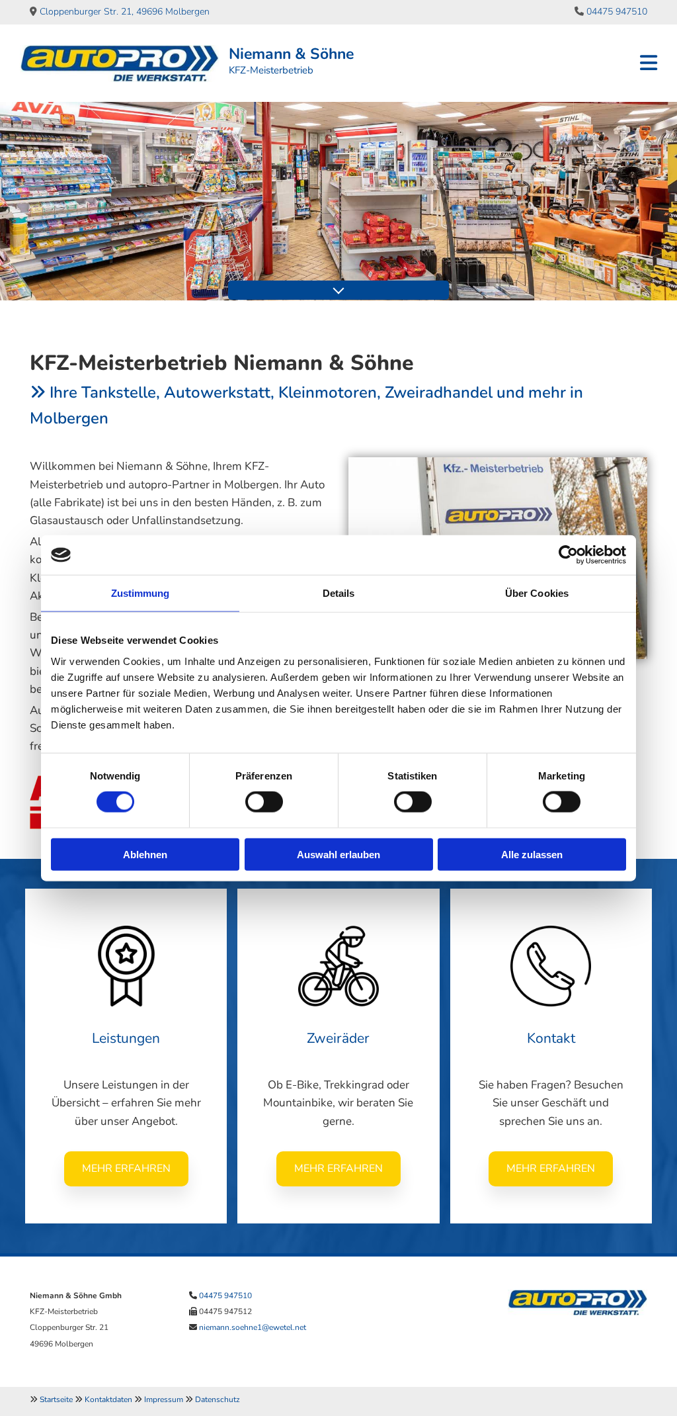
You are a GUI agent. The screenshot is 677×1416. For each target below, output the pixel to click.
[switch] (264, 802)
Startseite (56, 1399)
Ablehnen (145, 854)
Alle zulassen (532, 854)
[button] (126, 1168)
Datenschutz (217, 1399)
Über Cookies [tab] (537, 593)
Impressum (163, 1399)
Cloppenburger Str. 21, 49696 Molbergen (125, 11)
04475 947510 (616, 11)
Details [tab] (339, 593)
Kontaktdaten (108, 1399)
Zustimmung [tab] (140, 593)
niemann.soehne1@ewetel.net (252, 1327)
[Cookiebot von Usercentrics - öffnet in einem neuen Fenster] (568, 555)
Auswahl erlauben (338, 854)
